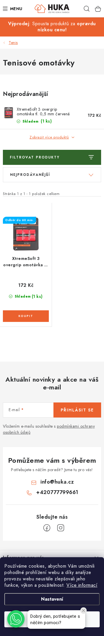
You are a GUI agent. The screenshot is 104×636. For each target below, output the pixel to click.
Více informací (81, 585)
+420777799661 (57, 492)
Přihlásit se (77, 410)
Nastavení (52, 599)
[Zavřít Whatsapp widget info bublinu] (83, 610)
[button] (16, 619)
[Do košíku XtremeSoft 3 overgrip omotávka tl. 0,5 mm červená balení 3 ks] (26, 316)
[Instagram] (60, 527)
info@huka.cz (57, 482)
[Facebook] (46, 527)
